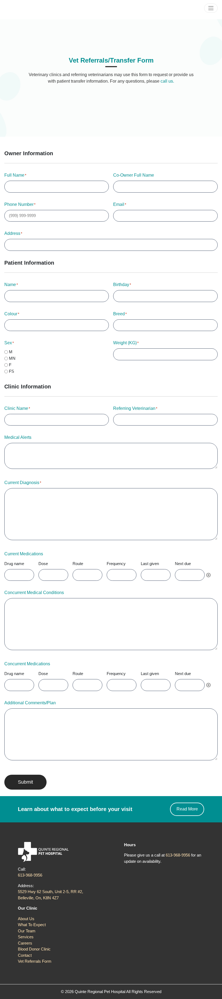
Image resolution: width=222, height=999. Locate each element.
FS (11, 371)
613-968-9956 (30, 875)
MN (12, 358)
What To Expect (32, 924)
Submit (25, 782)
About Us (26, 918)
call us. (167, 81)
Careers (25, 943)
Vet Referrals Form (34, 961)
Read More (187, 809)
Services (26, 937)
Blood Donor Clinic (34, 949)
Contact (25, 955)
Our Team (26, 931)
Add (208, 575)
